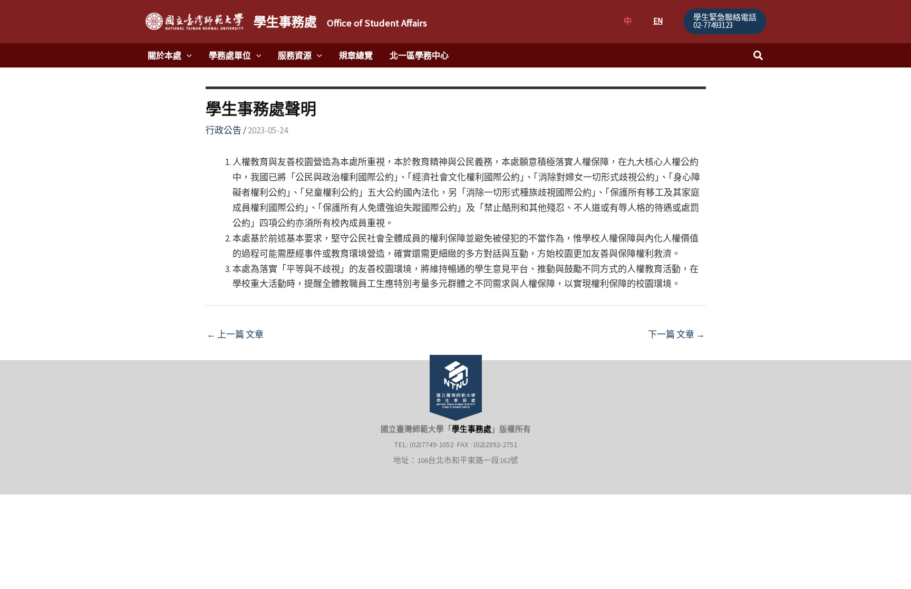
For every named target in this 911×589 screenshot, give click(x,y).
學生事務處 (340, 22)
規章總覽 (356, 55)
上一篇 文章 (235, 334)
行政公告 (223, 130)
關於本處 (164, 55)
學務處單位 (230, 55)
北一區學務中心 (419, 55)
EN (658, 21)
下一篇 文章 (676, 334)
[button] (725, 21)
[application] (186, 55)
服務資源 (295, 55)
